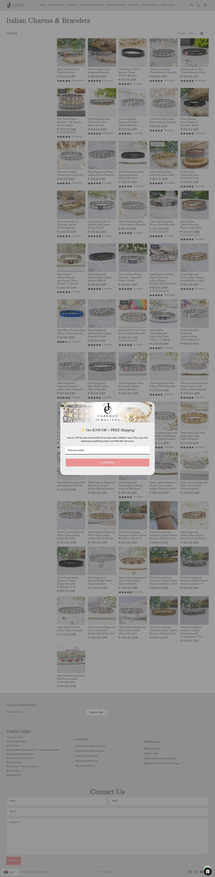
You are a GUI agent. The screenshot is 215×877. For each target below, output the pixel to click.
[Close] (151, 406)
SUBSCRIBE (107, 462)
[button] (208, 871)
